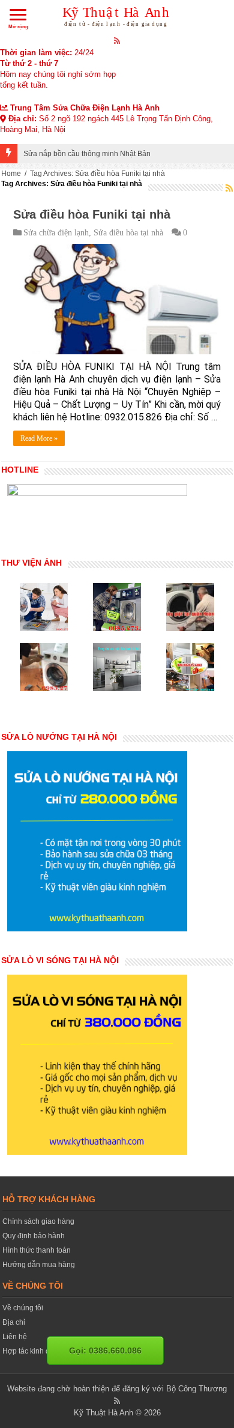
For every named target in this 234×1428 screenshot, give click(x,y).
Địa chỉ (13, 1322)
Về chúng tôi (22, 1308)
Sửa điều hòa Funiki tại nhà (91, 214)
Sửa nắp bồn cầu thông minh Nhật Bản (87, 154)
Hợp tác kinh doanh (34, 1351)
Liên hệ (14, 1337)
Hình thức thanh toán (36, 1250)
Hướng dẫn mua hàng (38, 1264)
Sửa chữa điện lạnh (56, 232)
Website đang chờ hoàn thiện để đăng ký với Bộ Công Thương (117, 1388)
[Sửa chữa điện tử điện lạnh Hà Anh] (117, 14)
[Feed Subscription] (229, 188)
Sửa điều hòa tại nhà (128, 232)
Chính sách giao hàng (38, 1221)
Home (11, 173)
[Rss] (117, 40)
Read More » (39, 438)
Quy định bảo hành (33, 1236)
